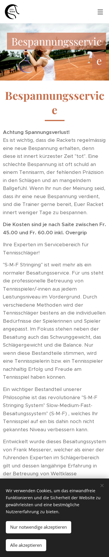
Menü (100, 12)
